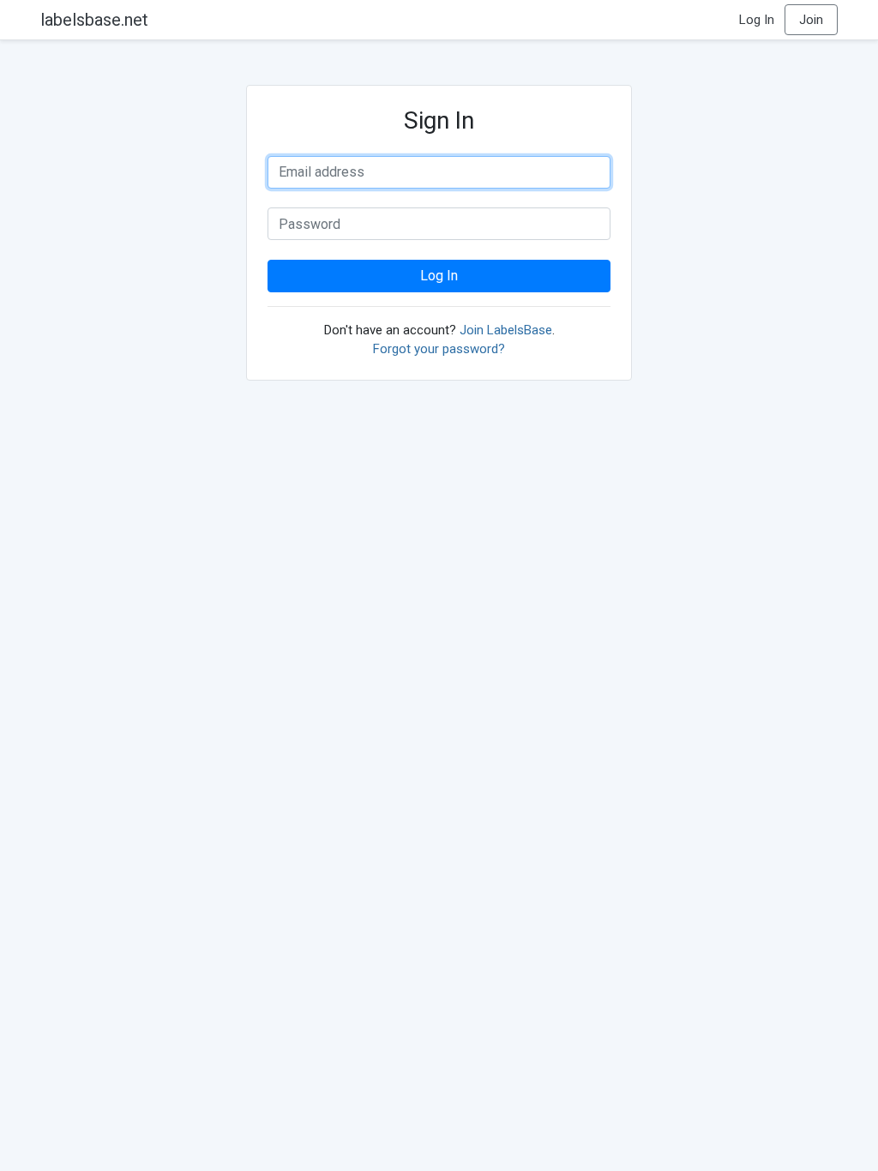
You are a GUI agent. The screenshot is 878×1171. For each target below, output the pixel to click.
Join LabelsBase (506, 330)
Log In (756, 19)
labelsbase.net (94, 19)
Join (811, 19)
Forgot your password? (439, 349)
